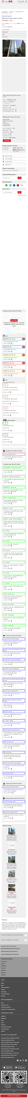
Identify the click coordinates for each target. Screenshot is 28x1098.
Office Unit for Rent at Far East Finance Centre (12, 839)
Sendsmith (24, 195)
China (2, 1020)
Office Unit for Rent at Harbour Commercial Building (11, 898)
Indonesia (3, 975)
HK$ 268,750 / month (12, 837)
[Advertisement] (14, 74)
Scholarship (4, 991)
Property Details (6, 29)
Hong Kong (4, 961)
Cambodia (3, 1018)
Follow (6, 140)
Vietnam (3, 963)
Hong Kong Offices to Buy (7, 1051)
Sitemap (3, 996)
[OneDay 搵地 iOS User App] (8, 1067)
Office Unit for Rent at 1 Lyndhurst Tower (12, 882)
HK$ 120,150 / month (12, 879)
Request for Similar (14, 1096)
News (2, 985)
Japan (2, 1022)
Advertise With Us (5, 987)
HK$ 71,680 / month (11, 865)
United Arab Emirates (6, 1027)
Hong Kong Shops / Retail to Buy (9, 1055)
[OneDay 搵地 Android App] (20, 1067)
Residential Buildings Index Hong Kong (10, 948)
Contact (3, 989)
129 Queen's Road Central (11, 908)
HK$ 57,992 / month (11, 895)
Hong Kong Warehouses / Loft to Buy (10, 1053)
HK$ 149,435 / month (12, 910)
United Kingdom (5, 1029)
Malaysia (3, 972)
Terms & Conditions (19, 1090)
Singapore (3, 970)
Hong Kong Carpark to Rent (7, 1046)
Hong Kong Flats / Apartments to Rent (10, 1038)
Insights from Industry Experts (8, 1009)
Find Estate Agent (5, 994)
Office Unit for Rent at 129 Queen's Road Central (11, 913)
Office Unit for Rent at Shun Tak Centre (11, 853)
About (2, 983)
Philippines (3, 966)
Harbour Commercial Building (12, 892)
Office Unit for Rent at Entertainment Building (12, 867)
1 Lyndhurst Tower (12, 878)
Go (19, 178)
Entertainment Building (11, 863)
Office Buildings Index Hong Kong (9, 951)
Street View (5, 36)
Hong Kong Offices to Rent (7, 1040)
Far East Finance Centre (12, 835)
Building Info (5, 32)
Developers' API (5, 1005)
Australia (3, 1016)
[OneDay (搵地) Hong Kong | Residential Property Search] (7, 1)
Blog (2, 1003)
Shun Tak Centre (11, 849)
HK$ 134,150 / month (12, 851)
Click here (14, 320)
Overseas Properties (6, 1007)
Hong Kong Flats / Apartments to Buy (10, 1048)
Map (3, 34)
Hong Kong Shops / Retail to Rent (9, 1044)
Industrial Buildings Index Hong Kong (10, 954)
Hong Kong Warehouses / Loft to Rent (10, 1042)
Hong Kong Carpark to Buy (7, 1057)
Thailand (3, 968)
